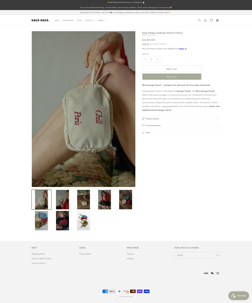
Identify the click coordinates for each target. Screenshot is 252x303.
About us (130, 254)
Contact (130, 258)
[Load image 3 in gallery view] (83, 199)
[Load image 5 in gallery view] (125, 199)
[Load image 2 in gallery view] (62, 199)
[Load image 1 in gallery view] (41, 199)
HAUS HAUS (129, 296)
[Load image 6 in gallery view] (41, 220)
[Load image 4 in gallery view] (104, 199)
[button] (90, 20)
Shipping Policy (38, 254)
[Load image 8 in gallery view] (83, 220)
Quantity (145, 54)
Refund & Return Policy (41, 258)
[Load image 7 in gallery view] (62, 220)
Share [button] (147, 132)
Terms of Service (39, 263)
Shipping (145, 44)
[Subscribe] (217, 255)
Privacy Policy (85, 254)
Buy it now (172, 76)
